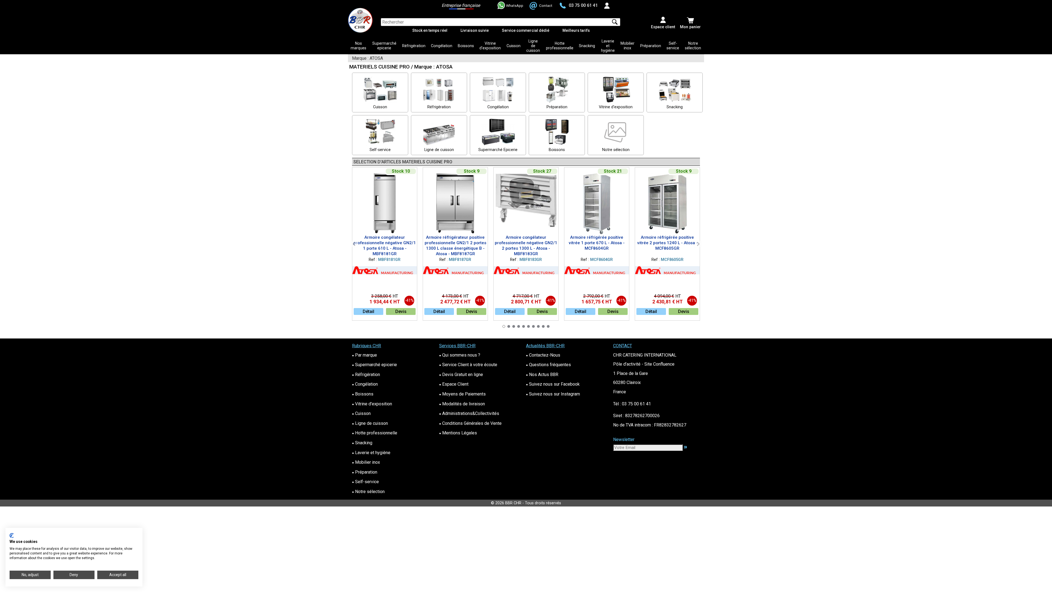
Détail (368, 311)
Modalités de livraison (462, 403)
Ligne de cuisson (533, 46)
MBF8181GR (389, 259)
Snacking (587, 46)
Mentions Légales (458, 433)
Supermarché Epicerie (498, 149)
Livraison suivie (475, 30)
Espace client (663, 27)
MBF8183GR (530, 259)
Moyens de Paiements (462, 394)
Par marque (364, 355)
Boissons (466, 46)
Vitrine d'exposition (490, 45)
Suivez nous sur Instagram (553, 394)
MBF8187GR (460, 259)
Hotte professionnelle (559, 45)
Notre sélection (693, 45)
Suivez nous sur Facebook (553, 384)
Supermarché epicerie (384, 45)
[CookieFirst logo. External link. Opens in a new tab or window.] (12, 535)
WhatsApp (514, 5)
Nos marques (358, 45)
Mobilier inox (627, 45)
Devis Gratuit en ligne (461, 374)
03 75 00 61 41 (583, 5)
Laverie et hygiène (608, 46)
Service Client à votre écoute (468, 364)
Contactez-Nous (543, 355)
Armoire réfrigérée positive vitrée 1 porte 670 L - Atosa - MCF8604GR (597, 243)
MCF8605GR (672, 259)
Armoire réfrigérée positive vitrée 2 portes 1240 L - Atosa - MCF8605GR (667, 243)
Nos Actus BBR (542, 374)
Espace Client (453, 384)
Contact (545, 5)
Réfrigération (413, 46)
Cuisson (514, 46)
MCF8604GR (601, 259)
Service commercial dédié (525, 30)
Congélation (441, 46)
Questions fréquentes (548, 364)
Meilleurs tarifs (576, 30)
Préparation (650, 46)
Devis (401, 311)
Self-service (673, 45)
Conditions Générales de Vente (470, 423)
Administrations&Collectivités (469, 413)
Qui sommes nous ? (459, 355)
